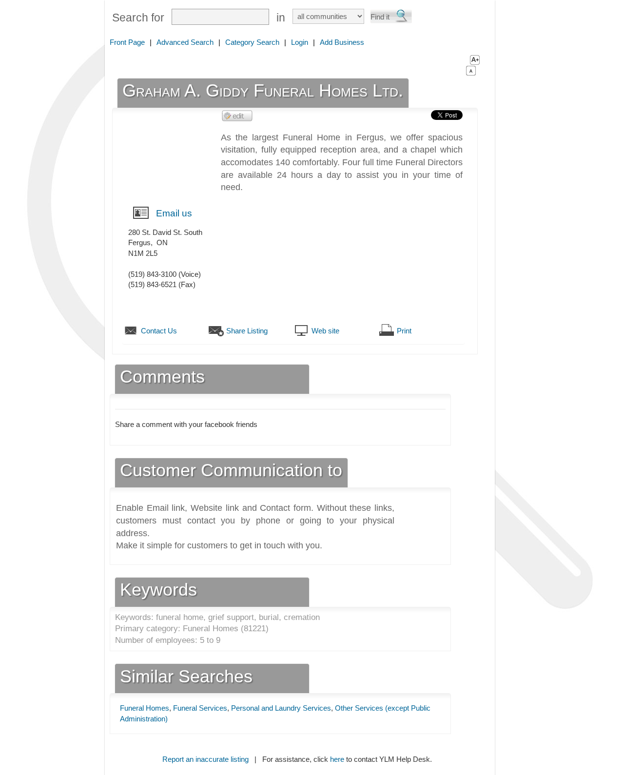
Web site (325, 331)
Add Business (342, 42)
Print (404, 331)
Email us (174, 213)
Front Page (127, 42)
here (337, 759)
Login (299, 42)
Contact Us (159, 331)
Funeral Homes (144, 708)
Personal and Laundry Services (281, 708)
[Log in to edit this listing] (237, 115)
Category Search (252, 42)
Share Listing (247, 331)
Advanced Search (185, 42)
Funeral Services (200, 708)
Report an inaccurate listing (205, 759)
